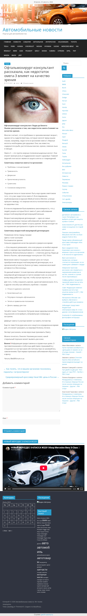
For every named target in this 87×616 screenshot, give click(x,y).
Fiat (74, 51)
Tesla (6, 46)
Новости (17, 42)
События (27, 42)
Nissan (39, 46)
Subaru (52, 51)
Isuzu (64, 117)
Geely (37, 51)
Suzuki (56, 46)
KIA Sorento (44, 527)
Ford (13, 46)
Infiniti (64, 114)
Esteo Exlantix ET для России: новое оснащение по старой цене (72, 227)
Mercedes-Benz (67, 46)
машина (44, 572)
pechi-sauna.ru (47, 614)
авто (45, 543)
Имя (5, 418)
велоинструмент (41, 565)
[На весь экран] (82, 489)
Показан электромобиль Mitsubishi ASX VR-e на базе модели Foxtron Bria (72, 234)
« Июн (5, 531)
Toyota (74, 42)
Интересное (51, 42)
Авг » (10, 531)
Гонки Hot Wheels (42, 540)
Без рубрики (66, 166)
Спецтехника (67, 196)
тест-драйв (66, 199)
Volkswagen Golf (41, 536)
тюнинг (48, 590)
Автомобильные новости (32, 29)
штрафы (43, 592)
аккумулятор (43, 562)
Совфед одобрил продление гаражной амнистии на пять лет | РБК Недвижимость (72, 282)
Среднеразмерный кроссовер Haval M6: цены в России (32, 377)
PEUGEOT (39, 529)
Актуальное (38, 42)
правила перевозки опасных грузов (42, 584)
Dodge (64, 97)
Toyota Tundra (44, 531)
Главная (7, 42)
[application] (43, 468)
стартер (39, 590)
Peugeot (28, 51)
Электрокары (67, 202)
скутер (49, 588)
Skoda (44, 51)
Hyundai (47, 46)
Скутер (64, 189)
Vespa (38, 534)
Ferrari (64, 101)
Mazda (6, 55)
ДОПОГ (39, 543)
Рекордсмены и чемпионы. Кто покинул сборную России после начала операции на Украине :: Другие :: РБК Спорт (72, 384)
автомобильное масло (43, 555)
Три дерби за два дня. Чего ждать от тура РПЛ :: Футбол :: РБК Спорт (73, 372)
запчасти (42, 569)
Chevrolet (29, 46)
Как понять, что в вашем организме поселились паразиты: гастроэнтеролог (27, 370)
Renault (7, 51)
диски (48, 565)
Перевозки (66, 179)
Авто (49, 538)
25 (9, 522)
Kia (77, 46)
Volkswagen (63, 42)
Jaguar (64, 120)
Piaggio (45, 529)
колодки (39, 572)
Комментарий (9, 387)
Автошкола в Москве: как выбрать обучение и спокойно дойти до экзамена (72, 300)
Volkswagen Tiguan (42, 538)
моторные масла (41, 575)
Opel (68, 51)
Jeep (20, 55)
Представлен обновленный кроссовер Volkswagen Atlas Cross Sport (72, 242)
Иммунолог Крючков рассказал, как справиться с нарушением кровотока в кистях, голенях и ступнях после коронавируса (72, 272)
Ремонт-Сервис (67, 186)
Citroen (61, 51)
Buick (14, 55)
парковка (39, 581)
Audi (21, 51)
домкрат (39, 567)
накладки (45, 577)
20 (18, 519)
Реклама (65, 183)
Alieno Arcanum (41, 518)
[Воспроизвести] (5, 489)
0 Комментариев (27, 83)
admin (18, 83)
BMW (15, 51)
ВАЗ (63, 170)
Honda (20, 46)
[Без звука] (78, 489)
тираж (43, 590)
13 (18, 515)
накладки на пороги (43, 579)
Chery (64, 91)
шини (38, 592)
